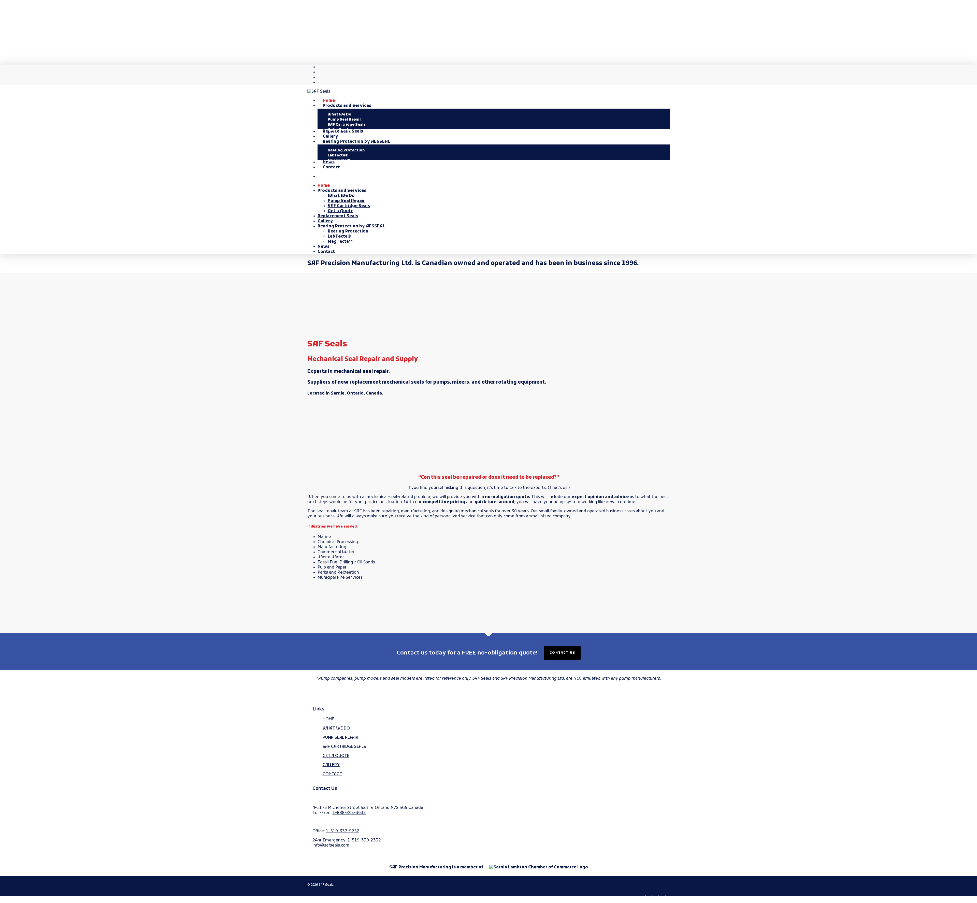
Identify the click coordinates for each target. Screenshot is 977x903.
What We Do (341, 195)
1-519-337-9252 (342, 831)
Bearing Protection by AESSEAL (351, 226)
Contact (326, 251)
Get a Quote (340, 211)
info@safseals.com (330, 845)
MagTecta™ (340, 241)
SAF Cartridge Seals (349, 206)
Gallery (325, 221)
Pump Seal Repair (346, 200)
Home (324, 185)
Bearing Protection (348, 231)
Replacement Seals (338, 216)
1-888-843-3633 (349, 812)
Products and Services (342, 190)
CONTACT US (562, 653)
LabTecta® (339, 236)
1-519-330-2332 (364, 840)
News (323, 246)
